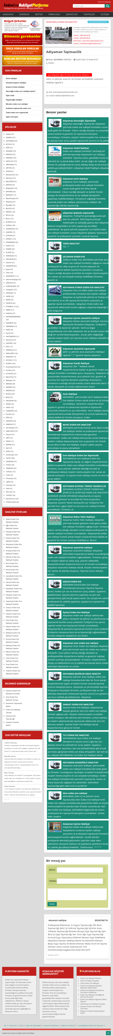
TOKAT (8, 465)
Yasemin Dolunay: (10, 743)
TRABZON (9, 468)
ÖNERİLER (24, 14)
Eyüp (8, 269)
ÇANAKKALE (10, 229)
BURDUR (9, 222)
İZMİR (8, 310)
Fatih (8, 273)
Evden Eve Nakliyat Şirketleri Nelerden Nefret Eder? (91, 987)
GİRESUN (9, 283)
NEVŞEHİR (9, 401)
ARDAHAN (10, 164)
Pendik (8, 414)
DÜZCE (8, 245)
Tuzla (8, 475)
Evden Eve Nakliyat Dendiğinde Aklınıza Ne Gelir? (92, 996)
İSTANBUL (9, 306)
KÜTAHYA (9, 373)
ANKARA (9, 158)
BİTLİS (8, 215)
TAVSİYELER (89, 14)
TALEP (8, 458)
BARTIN (8, 185)
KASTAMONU (11, 336)
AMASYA (9, 154)
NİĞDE (8, 404)
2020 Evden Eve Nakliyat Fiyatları (92, 1004)
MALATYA (9, 377)
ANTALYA (9, 161)
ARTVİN (8, 168)
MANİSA (9, 384)
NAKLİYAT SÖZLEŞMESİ (33, 1025)
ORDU (8, 407)
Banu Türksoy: (9, 773)
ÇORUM (9, 235)
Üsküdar (9, 485)
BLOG (21, 1025)
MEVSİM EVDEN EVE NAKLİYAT (17, 104)
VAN (7, 488)
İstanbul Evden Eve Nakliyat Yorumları (90, 1007)
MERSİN (9, 390)
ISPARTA (9, 303)
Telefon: (53, 881)
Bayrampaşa (10, 198)
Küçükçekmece (11, 367)
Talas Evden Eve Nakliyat (89, 983)
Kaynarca (9, 340)
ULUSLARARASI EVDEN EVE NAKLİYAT (90, 1025)
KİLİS (8, 346)
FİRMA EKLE (54, 14)
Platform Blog (91, 971)
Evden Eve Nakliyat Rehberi (90, 978)
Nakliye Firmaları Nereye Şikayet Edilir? (92, 1012)
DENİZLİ (9, 239)
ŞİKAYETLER (72, 14)
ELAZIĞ (8, 252)
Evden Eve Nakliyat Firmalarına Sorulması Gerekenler (92, 991)
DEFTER (39, 14)
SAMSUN (9, 424)
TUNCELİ (9, 471)
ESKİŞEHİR (10, 266)
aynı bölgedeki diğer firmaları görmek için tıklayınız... (69, 75)
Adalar (8, 134)
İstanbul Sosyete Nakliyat (16, 83)
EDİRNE (8, 249)
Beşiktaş (9, 202)
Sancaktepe (10, 428)
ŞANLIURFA (10, 431)
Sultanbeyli (10, 455)
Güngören (10, 289)
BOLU (8, 218)
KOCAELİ (9, 360)
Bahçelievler (10, 175)
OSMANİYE (10, 411)
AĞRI (8, 147)
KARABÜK (9, 323)
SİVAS (8, 451)
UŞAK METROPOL (12, 117)
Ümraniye (9, 478)
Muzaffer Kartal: (10, 756)
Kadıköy (9, 313)
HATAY (8, 296)
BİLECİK (9, 208)
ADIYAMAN (58, 60)
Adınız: (52, 869)
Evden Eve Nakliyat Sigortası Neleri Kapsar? (93, 1000)
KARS (8, 330)
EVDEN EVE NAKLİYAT (68, 1025)
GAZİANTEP (10, 276)
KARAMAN (10, 326)
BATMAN (9, 191)
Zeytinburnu (10, 499)
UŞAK (8, 482)
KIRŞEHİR (9, 357)
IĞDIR (8, 300)
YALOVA (9, 492)
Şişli (7, 448)
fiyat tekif (10, 95)
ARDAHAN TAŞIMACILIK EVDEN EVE (18, 108)
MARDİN (9, 387)
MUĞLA (9, 394)
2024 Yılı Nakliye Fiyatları (89, 981)
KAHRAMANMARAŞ (13, 316)
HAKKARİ (9, 293)
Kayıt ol (100, 2)
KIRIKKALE (10, 350)
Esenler (8, 262)
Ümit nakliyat (11, 78)
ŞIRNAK (8, 444)
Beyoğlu (9, 205)
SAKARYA (9, 421)
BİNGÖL (9, 212)
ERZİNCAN (10, 256)
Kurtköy (9, 370)
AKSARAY (9, 151)
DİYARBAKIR (10, 242)
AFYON (8, 144)
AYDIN (8, 171)
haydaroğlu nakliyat (14, 100)
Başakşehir (10, 188)
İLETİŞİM (105, 14)
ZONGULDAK (11, 502)
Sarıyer (8, 434)
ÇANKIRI (9, 232)
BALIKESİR (10, 181)
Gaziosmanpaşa (12, 279)
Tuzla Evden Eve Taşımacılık (17, 112)
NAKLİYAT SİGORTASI (51, 1025)
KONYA (8, 363)
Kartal (8, 333)
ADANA (8, 137)
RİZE (7, 417)
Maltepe (9, 380)
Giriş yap (108, 2)
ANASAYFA (8, 14)
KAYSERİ (9, 343)
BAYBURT (9, 195)
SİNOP (8, 441)
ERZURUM (10, 259)
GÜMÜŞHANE (11, 286)
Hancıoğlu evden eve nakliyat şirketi (20, 91)
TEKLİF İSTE (13, 1025)
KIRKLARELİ (10, 353)
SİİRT (8, 438)
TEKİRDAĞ (10, 461)
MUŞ (7, 397)
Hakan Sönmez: (9, 786)
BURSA (8, 225)
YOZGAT (9, 495)
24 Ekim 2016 (53, 955)
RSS (5, 1025)
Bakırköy (9, 178)
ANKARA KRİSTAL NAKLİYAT (15, 87)
